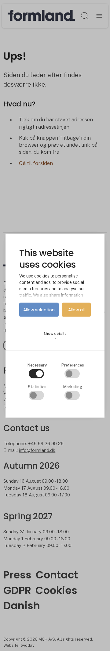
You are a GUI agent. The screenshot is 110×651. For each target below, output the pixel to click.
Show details (55, 335)
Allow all (76, 310)
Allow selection (39, 310)
